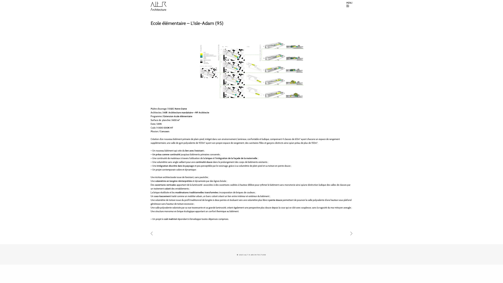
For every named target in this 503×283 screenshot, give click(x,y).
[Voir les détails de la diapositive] (251, 70)
